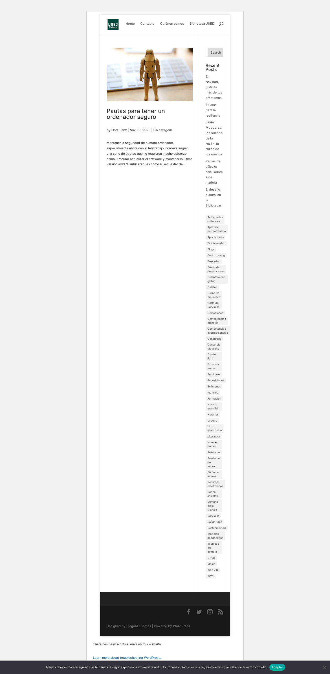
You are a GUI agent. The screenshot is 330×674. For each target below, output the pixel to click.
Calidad (212, 287)
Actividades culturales (215, 219)
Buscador (213, 261)
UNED (211, 557)
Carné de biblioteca (213, 295)
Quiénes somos (172, 23)
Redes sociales (212, 494)
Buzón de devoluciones (215, 269)
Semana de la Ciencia (212, 505)
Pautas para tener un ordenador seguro (136, 113)
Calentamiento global (216, 279)
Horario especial (212, 406)
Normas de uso (212, 444)
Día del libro (211, 356)
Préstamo (213, 452)
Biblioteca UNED (202, 23)
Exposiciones (215, 380)
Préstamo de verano (213, 462)
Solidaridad (214, 522)
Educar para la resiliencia (213, 110)
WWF (210, 576)
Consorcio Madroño (213, 346)
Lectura (212, 420)
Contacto (147, 23)
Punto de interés (213, 474)
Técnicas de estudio (213, 547)
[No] (324, 667)
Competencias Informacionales (217, 330)
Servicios (213, 515)
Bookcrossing (216, 255)
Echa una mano (213, 366)
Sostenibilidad (216, 528)
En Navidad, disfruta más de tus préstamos (214, 87)
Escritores (213, 374)
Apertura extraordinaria (216, 229)
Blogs (210, 249)
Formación (214, 398)
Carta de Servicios (213, 305)
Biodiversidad (216, 243)
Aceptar (277, 667)
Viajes (211, 563)
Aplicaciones (215, 237)
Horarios (212, 414)
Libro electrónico (214, 428)
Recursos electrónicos (215, 484)
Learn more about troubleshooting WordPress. (127, 657)
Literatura (213, 436)
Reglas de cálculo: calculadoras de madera (214, 171)
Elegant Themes (138, 626)
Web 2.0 (212, 570)
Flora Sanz (119, 130)
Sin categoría (163, 130)
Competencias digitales (216, 320)
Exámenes (214, 386)
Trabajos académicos (215, 535)
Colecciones (215, 313)
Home (130, 23)
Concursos (214, 338)
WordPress (181, 626)
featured (212, 392)
